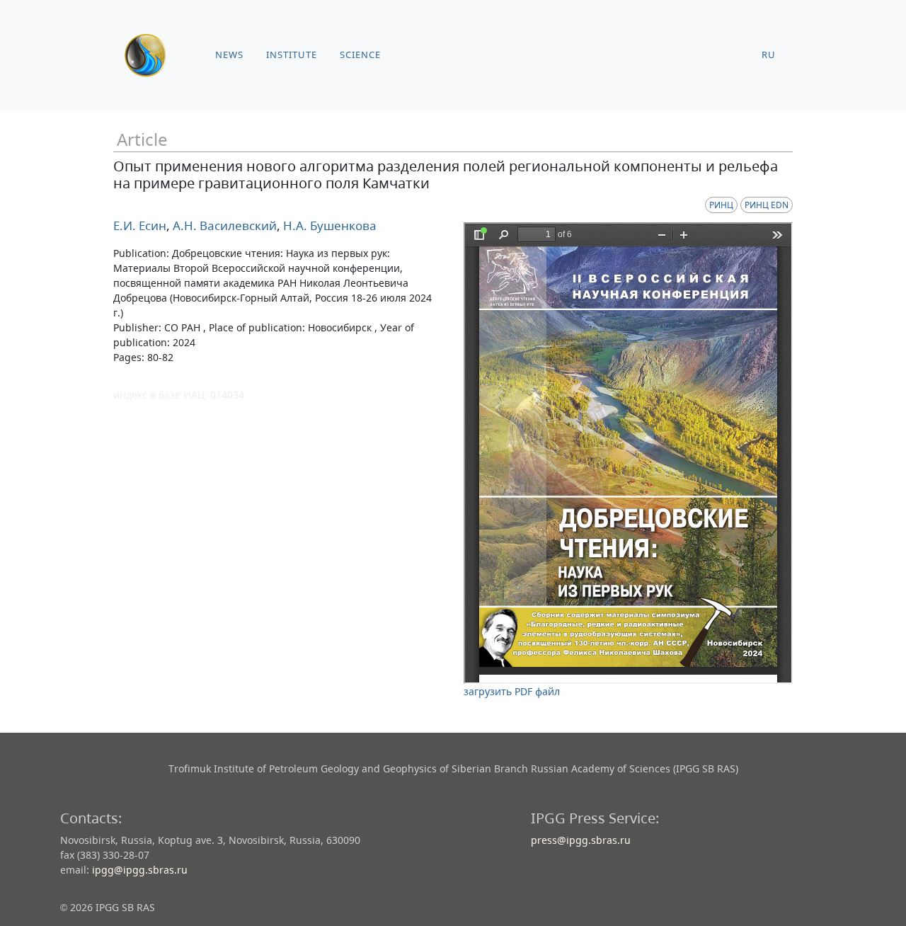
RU (769, 55)
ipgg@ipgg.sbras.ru (140, 869)
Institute (291, 55)
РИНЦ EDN (767, 205)
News (229, 55)
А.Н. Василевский (223, 225)
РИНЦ (721, 205)
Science (360, 55)
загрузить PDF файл (512, 691)
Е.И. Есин (139, 225)
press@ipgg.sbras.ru (581, 840)
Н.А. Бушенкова (328, 225)
